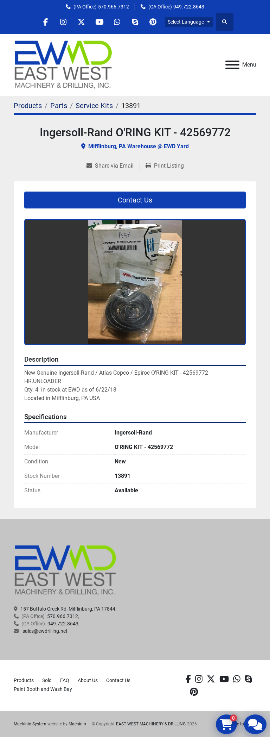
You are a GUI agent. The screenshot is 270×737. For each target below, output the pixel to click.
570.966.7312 (113, 7)
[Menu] (232, 65)
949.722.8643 (188, 7)
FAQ (64, 680)
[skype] (248, 679)
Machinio (77, 724)
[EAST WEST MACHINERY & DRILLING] (65, 570)
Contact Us (135, 200)
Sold (47, 680)
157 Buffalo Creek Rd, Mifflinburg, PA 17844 (67, 609)
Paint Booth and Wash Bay (43, 689)
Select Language (186, 22)
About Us (88, 680)
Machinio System (30, 724)
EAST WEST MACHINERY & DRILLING (151, 724)
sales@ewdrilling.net (44, 631)
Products (24, 680)
